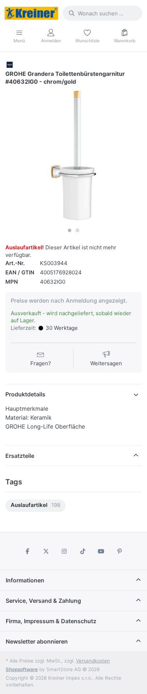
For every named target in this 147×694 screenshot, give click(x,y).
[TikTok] (83, 551)
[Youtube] (101, 551)
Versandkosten (93, 661)
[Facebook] (27, 551)
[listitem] (73, 156)
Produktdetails (25, 394)
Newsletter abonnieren (37, 641)
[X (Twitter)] (46, 551)
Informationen (25, 580)
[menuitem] (35, 505)
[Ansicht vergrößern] (73, 156)
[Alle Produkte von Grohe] (9, 64)
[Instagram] (64, 551)
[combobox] (102, 13)
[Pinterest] (119, 551)
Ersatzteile (19, 455)
